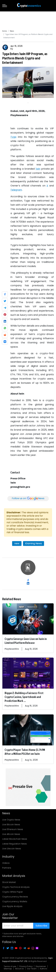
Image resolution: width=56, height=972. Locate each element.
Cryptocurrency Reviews (15, 896)
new (16, 543)
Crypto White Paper (12, 891)
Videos (6, 863)
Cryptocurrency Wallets (14, 901)
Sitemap (8, 968)
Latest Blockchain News (14, 838)
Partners (6, 867)
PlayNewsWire (12, 648)
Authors (43, 968)
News (12, 31)
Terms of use (10, 966)
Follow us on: (28, 498)
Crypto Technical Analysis (16, 887)
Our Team (32, 968)
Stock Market (9, 882)
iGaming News (33, 543)
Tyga (13, 137)
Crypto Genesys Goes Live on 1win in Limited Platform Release (26, 641)
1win (38, 168)
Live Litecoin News (11, 848)
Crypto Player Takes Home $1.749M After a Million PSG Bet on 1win (25, 752)
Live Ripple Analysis (12, 906)
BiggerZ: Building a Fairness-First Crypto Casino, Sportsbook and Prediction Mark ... (24, 697)
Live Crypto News (11, 819)
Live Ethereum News (12, 829)
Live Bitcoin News (11, 824)
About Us (19, 968)
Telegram (16, 190)
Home (4, 31)
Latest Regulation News (14, 843)
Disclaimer (41, 966)
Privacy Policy (26, 966)
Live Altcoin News (11, 834)
